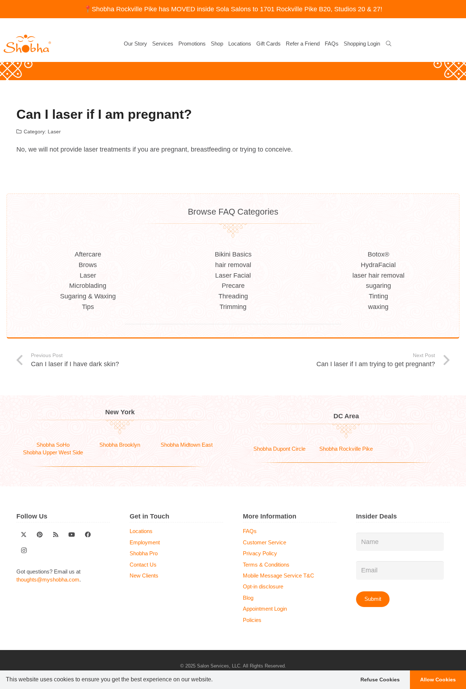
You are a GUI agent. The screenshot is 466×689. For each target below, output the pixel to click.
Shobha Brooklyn (119, 445)
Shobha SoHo (53, 445)
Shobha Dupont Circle (279, 449)
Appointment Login (265, 609)
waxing (378, 306)
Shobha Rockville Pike (346, 449)
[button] (215, 680)
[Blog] (55, 534)
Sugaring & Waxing (88, 296)
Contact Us (143, 564)
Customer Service (264, 542)
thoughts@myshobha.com (47, 579)
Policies (252, 620)
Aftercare (88, 254)
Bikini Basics (233, 254)
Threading (233, 296)
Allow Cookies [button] (438, 679)
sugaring (378, 285)
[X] (23, 534)
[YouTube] (71, 534)
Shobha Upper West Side (53, 452)
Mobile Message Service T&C (278, 575)
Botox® (378, 254)
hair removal (233, 265)
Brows (88, 265)
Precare (233, 285)
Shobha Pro (144, 553)
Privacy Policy (260, 553)
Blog (248, 598)
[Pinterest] (39, 534)
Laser (54, 131)
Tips (88, 306)
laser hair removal (378, 275)
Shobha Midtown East (187, 445)
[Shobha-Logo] (27, 44)
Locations (141, 531)
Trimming (233, 306)
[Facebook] (87, 534)
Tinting (378, 296)
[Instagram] (23, 550)
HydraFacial (378, 265)
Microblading (87, 285)
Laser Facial (233, 275)
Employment (145, 542)
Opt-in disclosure (263, 586)
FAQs (250, 531)
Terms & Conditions (266, 564)
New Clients (144, 575)
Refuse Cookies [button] (380, 679)
